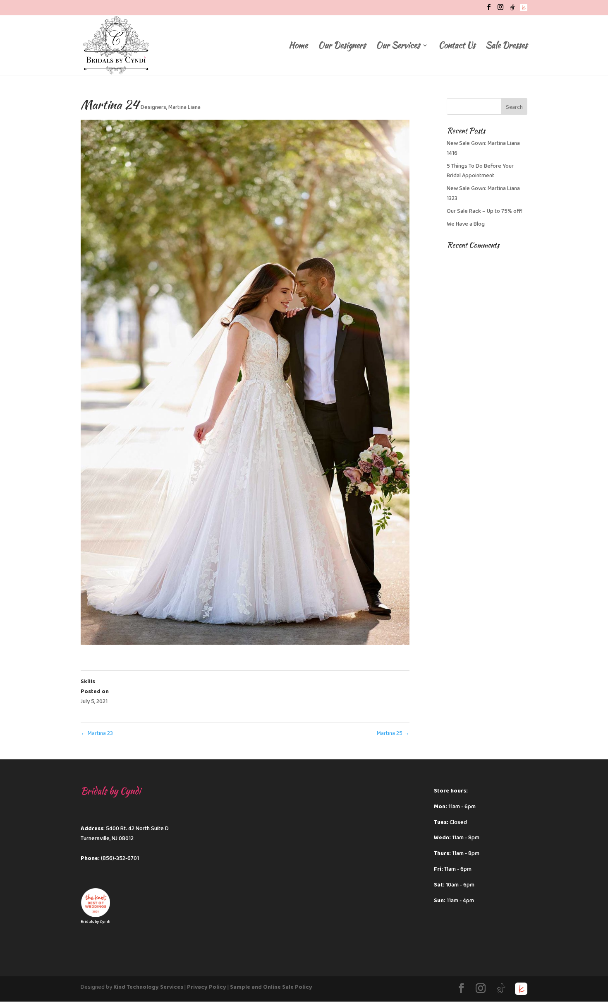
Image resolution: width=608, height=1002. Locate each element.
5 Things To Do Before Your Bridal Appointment (480, 171)
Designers (153, 107)
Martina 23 (97, 733)
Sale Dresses (506, 46)
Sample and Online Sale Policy (271, 987)
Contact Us (456, 46)
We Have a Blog (466, 224)
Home (298, 46)
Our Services (398, 46)
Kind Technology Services (148, 987)
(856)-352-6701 (120, 858)
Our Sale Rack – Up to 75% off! (484, 211)
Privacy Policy (206, 987)
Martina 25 (393, 733)
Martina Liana (184, 107)
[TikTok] (512, 10)
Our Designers (342, 46)
